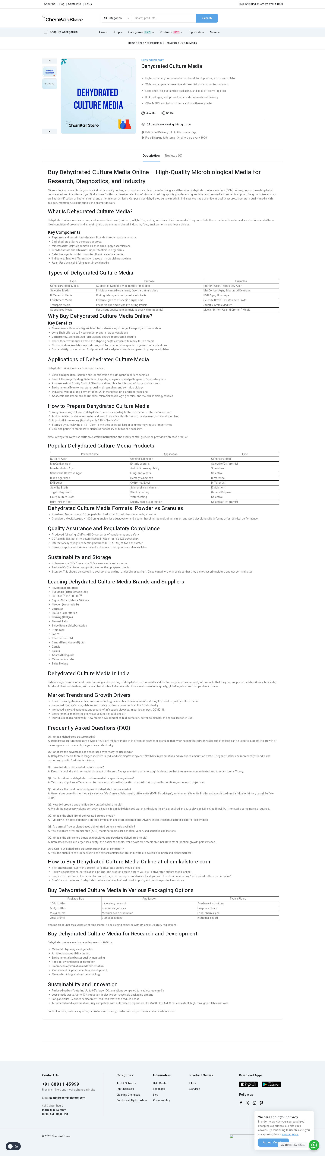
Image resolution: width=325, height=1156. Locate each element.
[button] (49, 71)
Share (170, 113)
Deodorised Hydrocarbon (132, 1100)
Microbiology (152, 60)
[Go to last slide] (49, 61)
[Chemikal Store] (62, 18)
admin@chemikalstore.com (67, 1098)
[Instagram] (254, 1103)
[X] (247, 1103)
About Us (49, 4)
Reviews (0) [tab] (173, 155)
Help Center (160, 1083)
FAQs (88, 4)
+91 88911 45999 (60, 1084)
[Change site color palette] (13, 1146)
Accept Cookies (273, 1142)
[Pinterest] (261, 1103)
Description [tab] (151, 155)
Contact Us (75, 4)
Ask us (150, 113)
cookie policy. (290, 1134)
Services (194, 1089)
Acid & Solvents (126, 1083)
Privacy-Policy (161, 1100)
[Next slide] (49, 131)
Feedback (159, 1089)
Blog (61, 4)
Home (103, 32)
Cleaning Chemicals (128, 1095)
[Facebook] (241, 1103)
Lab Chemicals (125, 1089)
